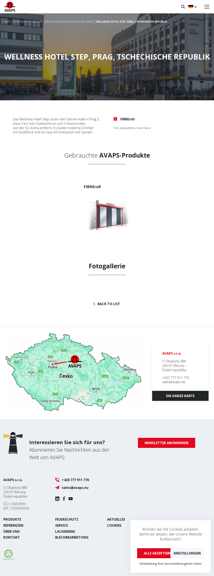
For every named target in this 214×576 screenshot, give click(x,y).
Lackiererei (65, 531)
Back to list (109, 304)
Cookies (114, 525)
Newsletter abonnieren (167, 443)
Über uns (11, 531)
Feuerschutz (66, 519)
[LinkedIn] (57, 499)
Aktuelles (116, 519)
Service (61, 525)
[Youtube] (71, 499)
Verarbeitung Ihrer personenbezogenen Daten (171, 564)
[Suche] (183, 6)
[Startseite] (10, 7)
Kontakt (11, 537)
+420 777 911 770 (175, 377)
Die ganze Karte (180, 396)
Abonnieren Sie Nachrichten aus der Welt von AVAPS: (69, 450)
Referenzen (13, 525)
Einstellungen (187, 553)
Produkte (12, 519)
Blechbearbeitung (72, 537)
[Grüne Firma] (8, 559)
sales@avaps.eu (173, 382)
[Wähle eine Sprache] (192, 7)
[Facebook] (64, 499)
